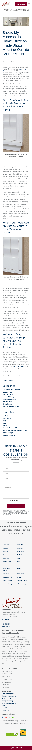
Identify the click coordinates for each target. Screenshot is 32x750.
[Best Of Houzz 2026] (23, 732)
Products (6, 416)
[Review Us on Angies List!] (12, 734)
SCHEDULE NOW (16, 506)
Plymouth (20, 548)
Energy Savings (8, 433)
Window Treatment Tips (11, 406)
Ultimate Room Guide (10, 428)
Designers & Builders (9, 703)
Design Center (7, 698)
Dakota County (21, 584)
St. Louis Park (7, 577)
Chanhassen (20, 574)
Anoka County (7, 580)
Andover (6, 545)
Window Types (7, 392)
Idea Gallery (7, 418)
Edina (18, 561)
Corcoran (6, 574)
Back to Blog (8, 380)
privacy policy (21, 513)
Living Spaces (7, 404)
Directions (5, 619)
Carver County (7, 584)
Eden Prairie (7, 565)
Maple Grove (20, 555)
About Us (5, 708)
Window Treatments (9, 696)
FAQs (4, 423)
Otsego (5, 551)
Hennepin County (22, 580)
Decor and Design (8, 394)
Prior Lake (20, 545)
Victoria (19, 577)
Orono (18, 558)
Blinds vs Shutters (9, 435)
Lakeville (6, 558)
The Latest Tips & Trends (11, 390)
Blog (4, 421)
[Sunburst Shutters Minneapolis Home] (6, 3)
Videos (5, 425)
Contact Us (5, 710)
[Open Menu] (29, 4)
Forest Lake (7, 561)
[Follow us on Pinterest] (6, 718)
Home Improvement (9, 399)
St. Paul (5, 548)
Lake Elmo (20, 565)
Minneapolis (7, 555)
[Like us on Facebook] (2, 718)
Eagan (18, 568)
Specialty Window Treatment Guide (15, 430)
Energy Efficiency (8, 397)
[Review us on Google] (16, 718)
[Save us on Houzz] (13, 718)
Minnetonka (20, 551)
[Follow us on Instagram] (9, 718)
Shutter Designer (7, 694)
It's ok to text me (13, 500)
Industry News (7, 402)
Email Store (6, 626)
